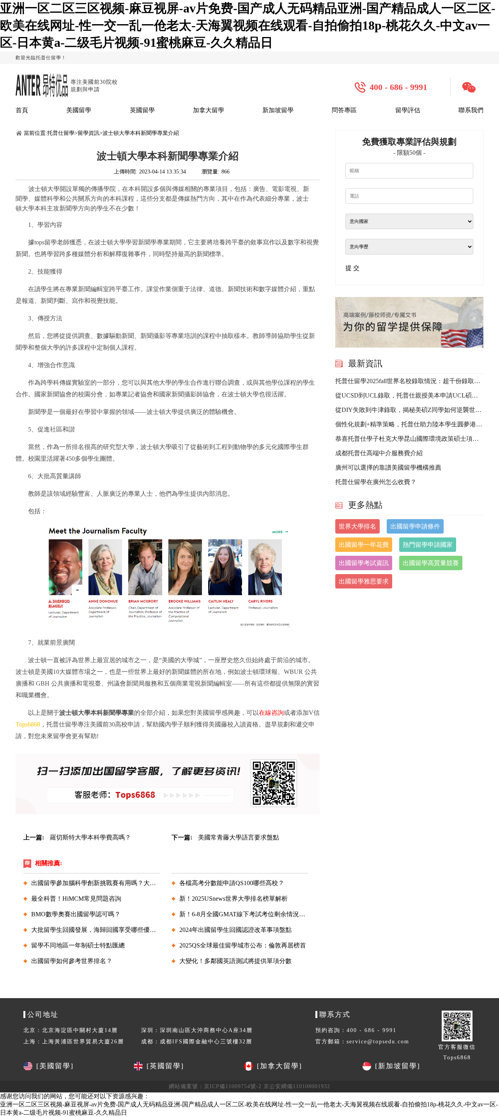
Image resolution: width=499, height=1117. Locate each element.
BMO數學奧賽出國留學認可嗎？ (75, 914)
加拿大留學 (208, 110)
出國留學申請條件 (415, 526)
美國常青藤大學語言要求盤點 (238, 837)
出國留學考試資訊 (364, 563)
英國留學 (142, 110)
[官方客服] (471, 87)
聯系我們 (470, 110)
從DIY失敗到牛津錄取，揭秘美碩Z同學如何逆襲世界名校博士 (409, 410)
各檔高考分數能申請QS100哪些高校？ (231, 883)
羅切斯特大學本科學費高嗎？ (90, 837)
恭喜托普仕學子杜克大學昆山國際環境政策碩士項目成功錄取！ (409, 438)
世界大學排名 (357, 526)
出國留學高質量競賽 (431, 563)
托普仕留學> (62, 133)
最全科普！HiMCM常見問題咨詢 (76, 898)
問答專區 (344, 110)
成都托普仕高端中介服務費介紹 (379, 453)
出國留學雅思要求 (364, 581)
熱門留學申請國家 (428, 544)
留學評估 (407, 110)
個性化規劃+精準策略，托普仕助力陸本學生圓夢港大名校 (409, 424)
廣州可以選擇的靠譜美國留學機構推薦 (388, 467)
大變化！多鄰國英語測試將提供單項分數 (235, 961)
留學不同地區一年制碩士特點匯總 (78, 945)
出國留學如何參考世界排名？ (71, 961)
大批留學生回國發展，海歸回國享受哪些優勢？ (96, 929)
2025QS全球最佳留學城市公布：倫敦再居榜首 (242, 945)
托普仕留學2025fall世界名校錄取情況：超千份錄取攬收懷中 (409, 381)
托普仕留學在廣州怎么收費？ (375, 482)
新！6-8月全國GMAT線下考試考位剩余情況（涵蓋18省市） (261, 914)
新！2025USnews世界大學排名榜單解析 (233, 898)
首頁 (22, 110)
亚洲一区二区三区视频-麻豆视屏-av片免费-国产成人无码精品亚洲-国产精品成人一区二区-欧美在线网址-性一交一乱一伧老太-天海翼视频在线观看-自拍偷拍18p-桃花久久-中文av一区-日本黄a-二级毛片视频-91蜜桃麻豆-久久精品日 (247, 25)
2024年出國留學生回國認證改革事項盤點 (235, 929)
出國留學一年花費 (364, 544)
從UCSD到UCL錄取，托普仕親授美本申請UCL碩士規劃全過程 (409, 395)
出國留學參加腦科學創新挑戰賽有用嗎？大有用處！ (103, 883)
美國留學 (78, 110)
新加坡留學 (278, 110)
